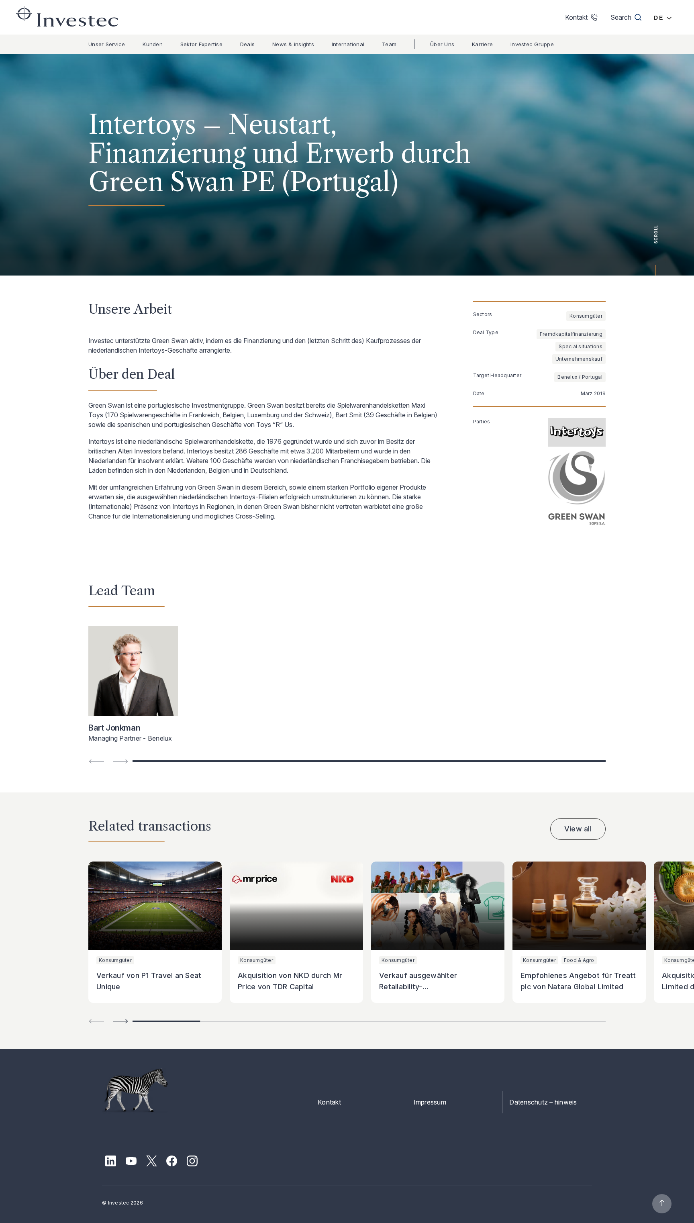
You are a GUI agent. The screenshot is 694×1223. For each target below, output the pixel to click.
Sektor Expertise (201, 44)
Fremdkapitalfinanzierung (571, 334)
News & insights (293, 44)
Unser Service (106, 44)
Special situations (580, 346)
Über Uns (442, 44)
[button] (120, 1021)
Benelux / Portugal (579, 377)
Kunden (153, 44)
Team (389, 44)
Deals (247, 44)
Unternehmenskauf (578, 359)
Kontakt (329, 1102)
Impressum (430, 1102)
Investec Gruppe (532, 44)
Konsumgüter (585, 316)
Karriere (482, 44)
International (348, 44)
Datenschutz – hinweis (543, 1102)
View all (578, 829)
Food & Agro (579, 960)
